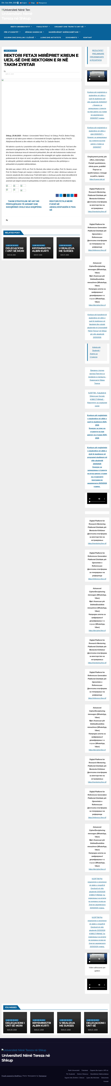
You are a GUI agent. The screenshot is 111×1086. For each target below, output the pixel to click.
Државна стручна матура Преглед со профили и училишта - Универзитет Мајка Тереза (97, 377)
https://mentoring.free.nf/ (97, 211)
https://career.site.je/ (97, 179)
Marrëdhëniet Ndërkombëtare (64, 32)
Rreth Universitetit (21, 27)
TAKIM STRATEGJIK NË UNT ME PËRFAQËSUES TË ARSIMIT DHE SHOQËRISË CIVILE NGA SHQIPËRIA (24, 204)
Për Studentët (11, 32)
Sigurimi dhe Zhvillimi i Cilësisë (19, 37)
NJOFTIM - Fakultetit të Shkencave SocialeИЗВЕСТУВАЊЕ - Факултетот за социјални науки (97, 399)
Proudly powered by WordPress (12, 1076)
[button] (108, 32)
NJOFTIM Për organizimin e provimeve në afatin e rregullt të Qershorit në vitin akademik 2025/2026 (97, 885)
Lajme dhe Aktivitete (50, 37)
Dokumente (71, 37)
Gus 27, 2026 (39, 1029)
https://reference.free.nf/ (97, 250)
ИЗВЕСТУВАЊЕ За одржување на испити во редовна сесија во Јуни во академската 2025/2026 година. (97, 901)
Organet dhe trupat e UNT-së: (69, 27)
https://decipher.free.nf (97, 305)
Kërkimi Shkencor (34, 32)
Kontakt (87, 37)
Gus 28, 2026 (12, 1029)
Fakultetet (42, 27)
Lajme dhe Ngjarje (10, 50)
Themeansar (42, 1076)
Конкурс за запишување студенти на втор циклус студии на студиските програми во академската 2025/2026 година (97, 476)
